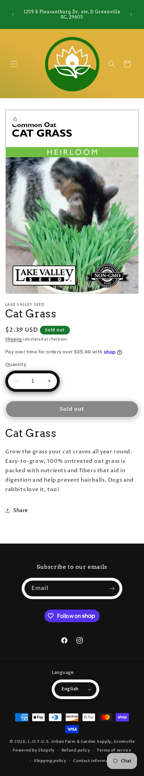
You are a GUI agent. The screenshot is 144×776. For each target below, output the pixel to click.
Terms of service (114, 750)
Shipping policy (50, 760)
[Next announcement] (131, 14)
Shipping (13, 339)
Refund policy (76, 750)
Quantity (15, 364)
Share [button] (20, 510)
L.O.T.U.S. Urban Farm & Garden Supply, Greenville (81, 741)
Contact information (95, 760)
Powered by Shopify (34, 750)
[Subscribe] (112, 588)
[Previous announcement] (13, 14)
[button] (14, 64)
